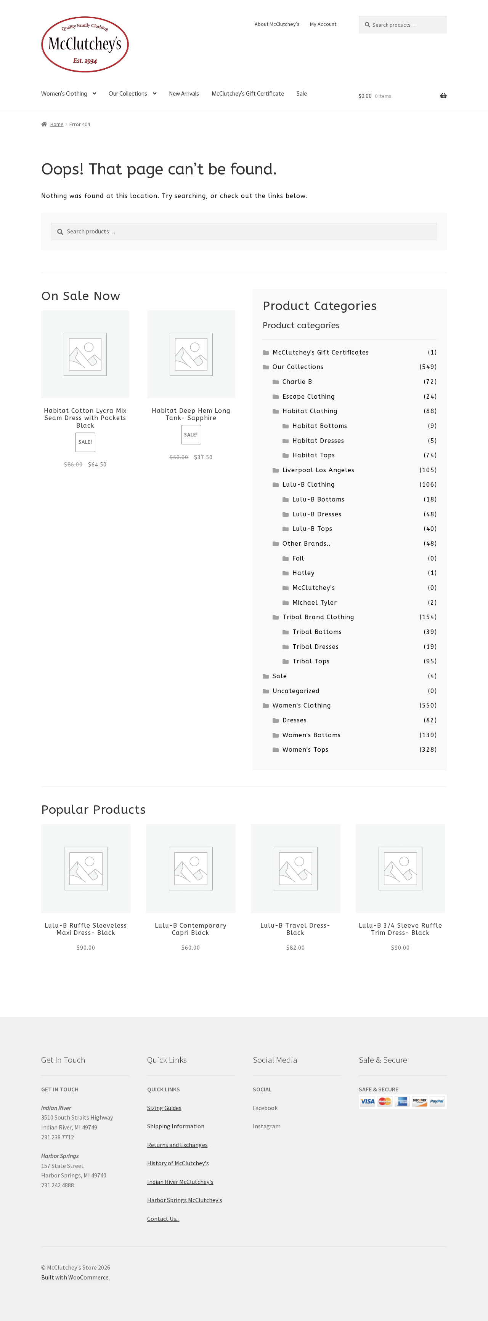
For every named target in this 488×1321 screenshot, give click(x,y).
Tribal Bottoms (317, 632)
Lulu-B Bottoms (318, 499)
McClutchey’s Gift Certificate (248, 93)
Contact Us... (163, 1218)
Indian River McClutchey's (180, 1181)
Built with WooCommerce (75, 1277)
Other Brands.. (307, 543)
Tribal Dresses (315, 646)
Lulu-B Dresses (317, 514)
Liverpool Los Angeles (319, 470)
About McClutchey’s (277, 24)
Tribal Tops (311, 661)
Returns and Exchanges (177, 1144)
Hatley (303, 573)
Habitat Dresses (318, 440)
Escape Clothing (309, 396)
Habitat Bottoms (319, 426)
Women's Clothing (302, 705)
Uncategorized (296, 691)
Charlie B (297, 381)
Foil (298, 558)
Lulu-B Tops (312, 528)
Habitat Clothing (310, 411)
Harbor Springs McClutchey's (184, 1200)
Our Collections (128, 93)
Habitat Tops (313, 455)
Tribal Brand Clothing (318, 617)
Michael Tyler (314, 602)
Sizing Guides (164, 1108)
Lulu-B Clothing (309, 484)
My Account (323, 24)
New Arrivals (184, 93)
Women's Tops (306, 749)
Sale (302, 93)
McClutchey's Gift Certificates (321, 352)
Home (57, 124)
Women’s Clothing (64, 93)
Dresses (295, 720)
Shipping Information (175, 1126)
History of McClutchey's (178, 1163)
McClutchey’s (313, 587)
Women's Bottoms (312, 735)
